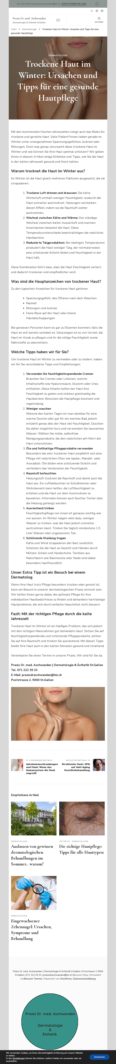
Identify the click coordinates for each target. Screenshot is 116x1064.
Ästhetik (64, 841)
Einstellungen (19, 1058)
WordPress (66, 978)
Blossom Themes (33, 978)
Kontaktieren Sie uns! (73, 3)
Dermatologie (58, 55)
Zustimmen (99, 1057)
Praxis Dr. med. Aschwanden (29, 18)
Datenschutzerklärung (84, 978)
